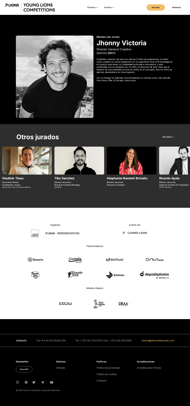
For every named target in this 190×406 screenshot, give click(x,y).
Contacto (102, 380)
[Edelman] (115, 275)
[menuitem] (91, 7)
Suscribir (24, 369)
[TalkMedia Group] (95, 303)
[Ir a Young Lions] (30, 7)
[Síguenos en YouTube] (51, 382)
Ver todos (167, 137)
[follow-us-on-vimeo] (42, 382)
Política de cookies (107, 374)
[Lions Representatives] (62, 233)
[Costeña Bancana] (75, 259)
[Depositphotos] (154, 275)
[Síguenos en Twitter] (33, 382)
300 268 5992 (124, 340)
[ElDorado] (75, 274)
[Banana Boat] (35, 274)
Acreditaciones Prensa (149, 367)
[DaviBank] (154, 259)
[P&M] (122, 303)
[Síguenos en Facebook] (26, 382)
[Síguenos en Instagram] (17, 382)
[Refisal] (115, 259)
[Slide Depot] (35, 233)
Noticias (60, 367)
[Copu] (68, 303)
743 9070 (97, 340)
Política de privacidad (108, 367)
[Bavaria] (35, 259)
